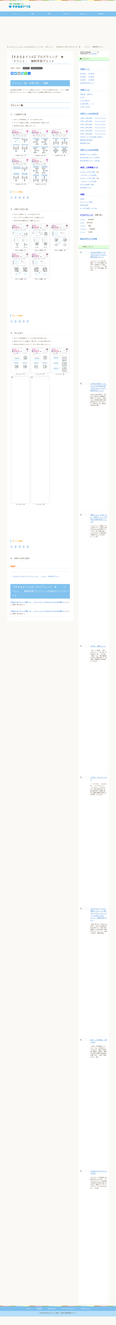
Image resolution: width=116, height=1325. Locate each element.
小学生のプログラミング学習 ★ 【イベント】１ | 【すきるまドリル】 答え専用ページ (38, 602)
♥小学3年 (83, 76)
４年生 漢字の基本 (86, 127)
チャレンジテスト (100, 118)
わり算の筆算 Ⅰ (85, 103)
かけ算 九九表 (85, 107)
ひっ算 (82, 97)
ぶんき (82, 222)
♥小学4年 (91, 76)
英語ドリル (83, 13)
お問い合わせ (52, 1308)
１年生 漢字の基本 (86, 118)
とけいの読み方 (85, 100)
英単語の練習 (84, 205)
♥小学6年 (91, 80)
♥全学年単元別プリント (87, 83)
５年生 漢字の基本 (86, 130)
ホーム (16, 13)
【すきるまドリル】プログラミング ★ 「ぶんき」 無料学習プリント (36, 576)
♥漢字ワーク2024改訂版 (89, 113)
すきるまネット (85, 1308)
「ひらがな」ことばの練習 (88, 175)
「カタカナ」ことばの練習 (88, 181)
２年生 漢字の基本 (86, 121)
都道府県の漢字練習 (86, 140)
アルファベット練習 (86, 202)
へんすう (83, 226)
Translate (94, 53)
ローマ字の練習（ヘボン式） (89, 208)
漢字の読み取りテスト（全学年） (90, 157)
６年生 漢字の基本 (86, 133)
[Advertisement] (58, 31)
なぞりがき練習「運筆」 (87, 184)
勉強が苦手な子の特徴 (88, 239)
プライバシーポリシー (68, 1308)
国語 (49, 13)
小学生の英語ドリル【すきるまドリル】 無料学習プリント (98, 254)
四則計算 (83, 94)
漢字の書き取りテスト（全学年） (90, 160)
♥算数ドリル (85, 90)
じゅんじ (83, 219)
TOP (26, 47)
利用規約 (100, 13)
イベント (26, 68)
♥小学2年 (91, 73)
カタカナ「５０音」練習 (87, 178)
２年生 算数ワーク (98, 646)
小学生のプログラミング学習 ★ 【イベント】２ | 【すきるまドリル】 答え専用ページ (38, 611)
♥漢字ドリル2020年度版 (89, 150)
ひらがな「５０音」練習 (87, 172)
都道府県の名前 (85, 143)
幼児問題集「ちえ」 (86, 187)
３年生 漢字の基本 (86, 124)
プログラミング (36, 68)
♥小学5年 (83, 80)
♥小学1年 (83, 73)
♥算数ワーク (85, 69)
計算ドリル (66, 13)
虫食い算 (89, 94)
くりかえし (83, 229)
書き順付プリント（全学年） (89, 154)
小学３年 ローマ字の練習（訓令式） (91, 137)
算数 (32, 13)
